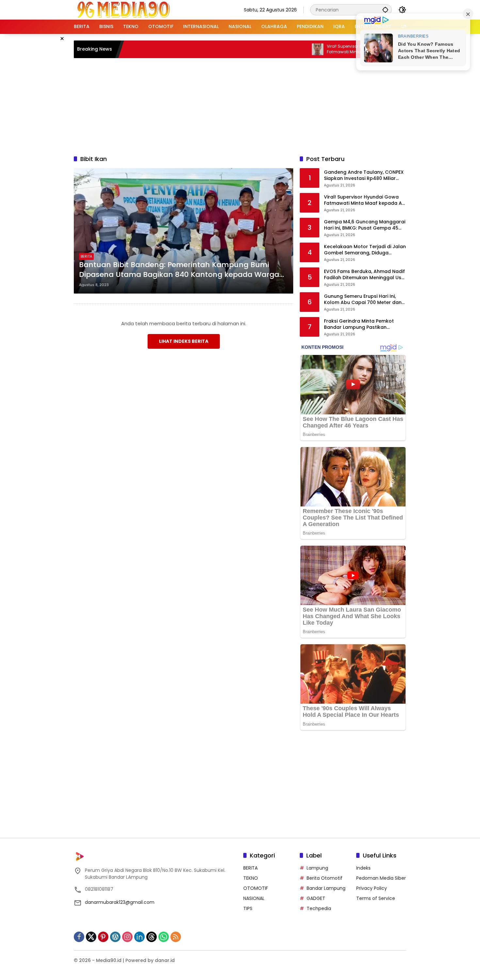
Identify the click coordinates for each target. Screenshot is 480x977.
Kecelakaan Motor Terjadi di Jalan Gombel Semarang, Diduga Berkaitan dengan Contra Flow (365, 250)
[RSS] (175, 937)
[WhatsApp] (163, 937)
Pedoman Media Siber (381, 878)
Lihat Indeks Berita (183, 341)
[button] (385, 9)
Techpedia (319, 908)
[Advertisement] (240, 105)
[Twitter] (91, 937)
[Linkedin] (139, 937)
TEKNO (250, 878)
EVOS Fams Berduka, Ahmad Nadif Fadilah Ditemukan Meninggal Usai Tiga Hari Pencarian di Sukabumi (365, 274)
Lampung (317, 868)
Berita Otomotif (325, 878)
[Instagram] (127, 937)
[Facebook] (79, 937)
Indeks (363, 868)
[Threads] (151, 937)
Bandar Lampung (326, 888)
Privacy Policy (371, 888)
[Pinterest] (103, 937)
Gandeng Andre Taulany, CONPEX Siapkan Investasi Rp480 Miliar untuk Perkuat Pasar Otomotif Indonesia (364, 175)
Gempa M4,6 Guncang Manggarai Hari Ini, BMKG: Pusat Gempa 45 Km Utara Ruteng (364, 225)
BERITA (86, 256)
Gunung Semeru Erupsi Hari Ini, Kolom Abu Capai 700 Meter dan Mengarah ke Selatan (363, 299)
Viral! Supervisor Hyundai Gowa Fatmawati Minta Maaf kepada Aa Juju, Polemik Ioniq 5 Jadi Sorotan (338, 49)
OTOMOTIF (255, 888)
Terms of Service (375, 898)
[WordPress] (115, 937)
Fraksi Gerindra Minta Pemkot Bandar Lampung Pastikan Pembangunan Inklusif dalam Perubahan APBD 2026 (359, 324)
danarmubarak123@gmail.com (119, 902)
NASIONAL (253, 898)
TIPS (247, 908)
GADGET (316, 898)
